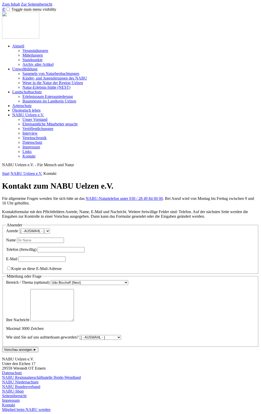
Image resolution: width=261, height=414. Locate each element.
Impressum (31, 147)
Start (5, 173)
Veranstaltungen (35, 50)
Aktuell (18, 46)
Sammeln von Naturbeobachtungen (50, 73)
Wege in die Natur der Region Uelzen (52, 83)
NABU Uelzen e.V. (28, 115)
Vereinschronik (34, 138)
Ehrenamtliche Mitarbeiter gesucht (49, 124)
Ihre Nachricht (17, 320)
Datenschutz (32, 142)
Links (27, 151)
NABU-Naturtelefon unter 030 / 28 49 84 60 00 (124, 198)
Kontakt (28, 156)
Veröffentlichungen (37, 128)
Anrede (12, 231)
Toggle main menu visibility (33, 9)
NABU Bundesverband (21, 386)
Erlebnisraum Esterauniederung (47, 96)
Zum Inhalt (11, 4)
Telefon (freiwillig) (21, 249)
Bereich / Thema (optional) (27, 282)
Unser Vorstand (34, 119)
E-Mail (11, 259)
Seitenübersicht (14, 396)
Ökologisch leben (26, 110)
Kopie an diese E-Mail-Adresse (36, 268)
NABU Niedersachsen (20, 382)
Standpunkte (32, 60)
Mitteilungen (32, 55)
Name (11, 240)
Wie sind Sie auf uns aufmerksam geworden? (42, 337)
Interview (30, 133)
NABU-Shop (13, 391)
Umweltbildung (24, 69)
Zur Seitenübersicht (36, 4)
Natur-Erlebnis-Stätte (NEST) (46, 87)
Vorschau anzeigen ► (20, 350)
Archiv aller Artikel (38, 64)
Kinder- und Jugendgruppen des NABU (54, 78)
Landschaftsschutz (27, 92)
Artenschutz (22, 106)
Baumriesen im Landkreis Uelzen (49, 101)
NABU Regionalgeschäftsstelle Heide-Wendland (41, 377)
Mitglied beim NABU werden (26, 409)
